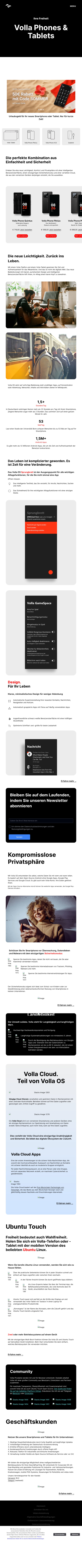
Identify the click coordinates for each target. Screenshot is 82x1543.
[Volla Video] (41, 68)
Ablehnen (75, 1534)
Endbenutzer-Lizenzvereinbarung (41, 1520)
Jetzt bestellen (26, 230)
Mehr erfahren (22, 236)
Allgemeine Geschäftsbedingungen (41, 1517)
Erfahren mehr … (66, 1005)
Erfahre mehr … (68, 781)
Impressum (41, 1506)
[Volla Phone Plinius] (41, 96)
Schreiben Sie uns (41, 1509)
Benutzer (16, 1393)
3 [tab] (43, 109)
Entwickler (29, 1393)
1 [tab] (38, 109)
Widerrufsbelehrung (41, 1513)
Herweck (11, 1478)
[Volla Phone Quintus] (22, 203)
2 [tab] (41, 109)
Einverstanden (59, 1534)
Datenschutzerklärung (41, 1524)
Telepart (11, 1480)
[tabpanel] (41, 96)
